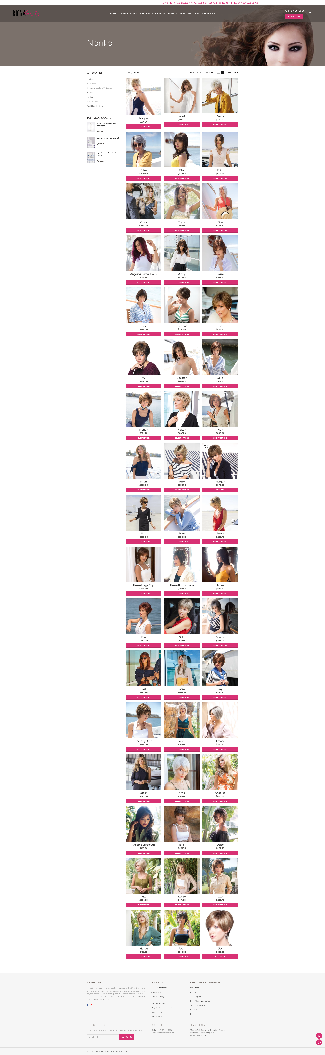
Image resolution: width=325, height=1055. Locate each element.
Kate (143, 896)
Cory (143, 326)
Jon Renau (91, 79)
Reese (220, 533)
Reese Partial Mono (182, 585)
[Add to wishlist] (159, 82)
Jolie (220, 377)
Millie (182, 481)
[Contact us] (319, 1042)
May (220, 429)
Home (128, 72)
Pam (182, 533)
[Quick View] (159, 93)
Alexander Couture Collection (99, 88)
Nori (143, 533)
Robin (220, 585)
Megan (143, 118)
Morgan (220, 481)
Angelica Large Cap (144, 844)
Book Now (294, 16)
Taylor (182, 222)
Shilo (182, 689)
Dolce (220, 844)
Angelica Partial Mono (143, 274)
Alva (182, 741)
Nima (182, 792)
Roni (143, 637)
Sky (220, 689)
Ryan (182, 948)
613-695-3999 (296, 11)
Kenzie (182, 896)
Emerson (181, 326)
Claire (220, 274)
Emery (220, 741)
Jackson (182, 377)
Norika (90, 97)
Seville (143, 689)
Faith (220, 170)
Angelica (220, 792)
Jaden (144, 792)
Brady (220, 116)
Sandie (220, 637)
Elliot (182, 170)
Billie (182, 844)
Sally (182, 637)
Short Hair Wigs (158, 1012)
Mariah (143, 429)
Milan (143, 481)
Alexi (182, 116)
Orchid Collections (95, 106)
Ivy (143, 377)
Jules (143, 222)
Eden (143, 170)
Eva (220, 326)
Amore (90, 92)
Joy (220, 948)
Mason (182, 429)
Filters (232, 72)
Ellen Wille (91, 83)
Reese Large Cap (143, 585)
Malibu (144, 948)
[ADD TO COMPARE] (159, 87)
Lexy (220, 896)
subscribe (127, 1037)
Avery (181, 274)
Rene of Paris (92, 101)
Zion (220, 222)
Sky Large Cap (143, 741)
